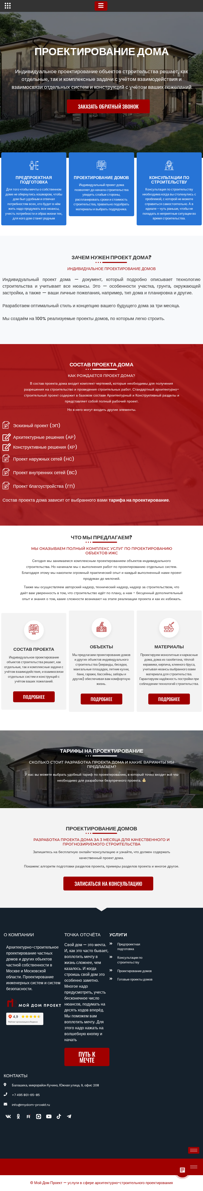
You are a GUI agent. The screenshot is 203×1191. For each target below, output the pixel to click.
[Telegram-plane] (69, 1116)
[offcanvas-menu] (8, 5)
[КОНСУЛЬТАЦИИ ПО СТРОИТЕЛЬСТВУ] (169, 165)
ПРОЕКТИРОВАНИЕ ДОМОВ (101, 178)
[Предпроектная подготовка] (33, 165)
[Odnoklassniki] (18, 1116)
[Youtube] (48, 1116)
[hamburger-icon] (101, 6)
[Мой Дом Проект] (38, 1116)
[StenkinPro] (28, 1116)
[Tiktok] (58, 1116)
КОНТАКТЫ (15, 1076)
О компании (19, 935)
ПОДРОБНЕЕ (34, 697)
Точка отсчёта (82, 935)
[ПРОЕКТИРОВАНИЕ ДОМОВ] (101, 165)
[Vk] (8, 1116)
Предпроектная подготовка (34, 180)
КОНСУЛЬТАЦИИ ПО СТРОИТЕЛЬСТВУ (169, 180)
